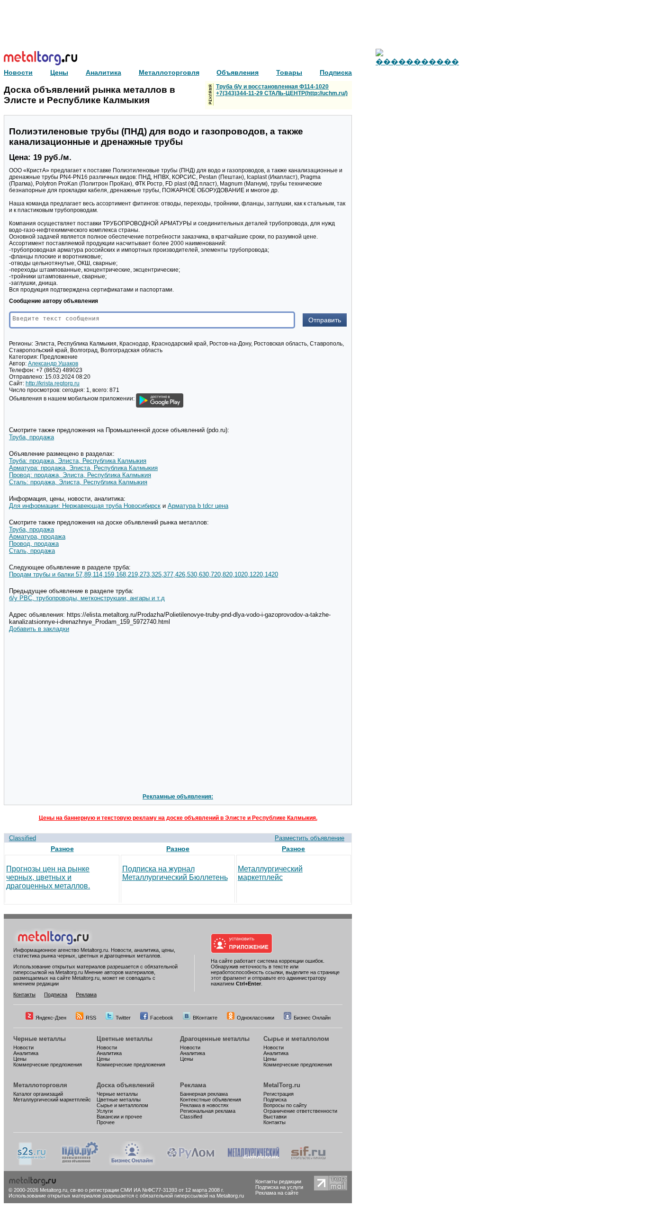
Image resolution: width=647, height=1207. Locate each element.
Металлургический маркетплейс (270, 873)
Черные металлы (39, 1038)
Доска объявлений (125, 1085)
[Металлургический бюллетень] (253, 1163)
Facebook (161, 1018)
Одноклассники (255, 1018)
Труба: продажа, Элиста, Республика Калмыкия (77, 460)
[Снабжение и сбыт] (32, 1163)
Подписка (55, 994)
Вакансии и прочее (119, 1116)
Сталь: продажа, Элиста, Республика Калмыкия (78, 482)
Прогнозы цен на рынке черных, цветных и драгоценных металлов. (48, 877)
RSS (91, 1018)
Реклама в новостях (204, 1105)
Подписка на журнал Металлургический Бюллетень (175, 873)
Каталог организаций (38, 1094)
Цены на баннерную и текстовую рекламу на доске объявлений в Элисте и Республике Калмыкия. (178, 818)
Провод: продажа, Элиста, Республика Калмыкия (80, 475)
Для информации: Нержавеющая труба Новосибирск (85, 505)
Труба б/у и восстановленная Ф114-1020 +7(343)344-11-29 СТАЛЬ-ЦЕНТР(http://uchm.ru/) (282, 90)
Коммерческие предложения (47, 1064)
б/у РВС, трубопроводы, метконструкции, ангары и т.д (87, 598)
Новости (23, 1047)
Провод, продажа (34, 543)
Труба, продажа (31, 437)
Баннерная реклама (204, 1094)
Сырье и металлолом (296, 1038)
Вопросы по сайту (285, 1105)
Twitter (123, 1018)
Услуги (105, 1111)
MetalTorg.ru (281, 1085)
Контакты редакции (278, 1181)
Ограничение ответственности (300, 1111)
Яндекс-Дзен (51, 1018)
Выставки (275, 1116)
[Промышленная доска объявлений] (80, 1163)
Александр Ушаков (53, 363)
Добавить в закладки (39, 628)
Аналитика (25, 1053)
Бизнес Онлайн (312, 1018)
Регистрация (278, 1094)
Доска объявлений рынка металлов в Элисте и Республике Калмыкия (89, 95)
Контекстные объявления (210, 1099)
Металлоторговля (40, 1085)
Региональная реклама (207, 1111)
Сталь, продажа (32, 550)
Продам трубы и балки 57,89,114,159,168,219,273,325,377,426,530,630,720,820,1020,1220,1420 (143, 574)
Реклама (86, 994)
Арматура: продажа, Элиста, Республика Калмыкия (83, 467)
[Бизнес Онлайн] (132, 1163)
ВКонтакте (205, 1018)
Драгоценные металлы (215, 1038)
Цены (20, 1059)
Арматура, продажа (37, 536)
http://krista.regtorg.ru (53, 383)
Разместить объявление (309, 838)
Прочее (106, 1122)
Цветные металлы (125, 1038)
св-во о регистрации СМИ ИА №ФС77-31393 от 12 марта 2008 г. (147, 1190)
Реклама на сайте (276, 1193)
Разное (62, 848)
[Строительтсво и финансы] (308, 1163)
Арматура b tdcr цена (198, 505)
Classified (22, 838)
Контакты (24, 994)
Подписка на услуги (279, 1187)
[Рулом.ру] (190, 1163)
